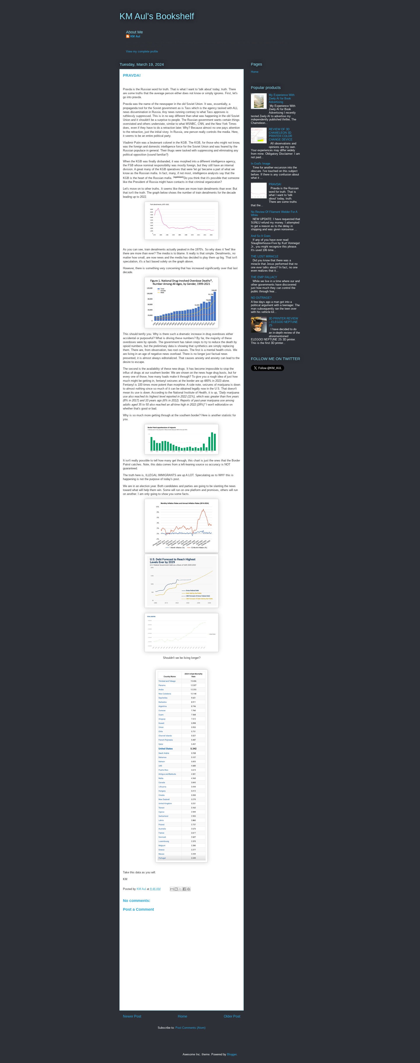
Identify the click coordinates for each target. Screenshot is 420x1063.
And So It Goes (261, 236)
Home (182, 1016)
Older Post (232, 1016)
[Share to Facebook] (184, 889)
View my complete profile (142, 51)
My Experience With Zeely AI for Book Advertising (281, 98)
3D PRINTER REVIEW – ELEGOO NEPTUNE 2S (283, 322)
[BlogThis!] (176, 889)
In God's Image (260, 163)
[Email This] (172, 889)
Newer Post (132, 1016)
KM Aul (135, 36)
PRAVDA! (275, 184)
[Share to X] (180, 889)
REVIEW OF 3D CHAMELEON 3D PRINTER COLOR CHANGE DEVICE (280, 134)
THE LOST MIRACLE (264, 256)
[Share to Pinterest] (188, 889)
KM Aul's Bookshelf (156, 16)
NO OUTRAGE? (261, 297)
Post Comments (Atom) (190, 1027)
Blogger (231, 1054)
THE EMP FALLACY (264, 277)
